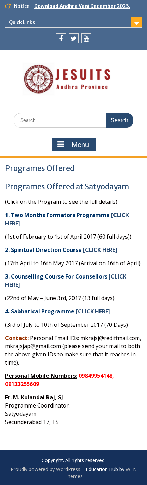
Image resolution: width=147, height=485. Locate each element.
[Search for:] (73, 120)
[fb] (61, 38)
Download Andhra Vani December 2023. (82, 6)
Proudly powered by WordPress (45, 469)
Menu (80, 144)
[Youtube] (86, 38)
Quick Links (22, 22)
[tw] (74, 38)
